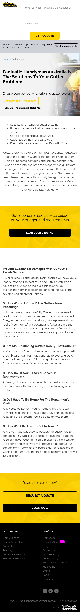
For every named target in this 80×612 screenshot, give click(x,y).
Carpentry (8, 546)
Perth (46, 575)
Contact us (49, 550)
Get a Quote (45, 35)
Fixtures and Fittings (14, 558)
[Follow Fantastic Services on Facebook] (45, 591)
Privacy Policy (50, 558)
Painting (7, 550)
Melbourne (49, 566)
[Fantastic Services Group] (68, 607)
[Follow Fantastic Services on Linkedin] (50, 591)
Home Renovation (13, 542)
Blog (45, 546)
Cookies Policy (51, 554)
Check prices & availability (20, 100)
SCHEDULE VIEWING (40, 233)
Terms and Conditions (55, 562)
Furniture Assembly (14, 554)
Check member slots (66, 46)
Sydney (47, 570)
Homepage (49, 538)
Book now (40, 508)
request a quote (40, 495)
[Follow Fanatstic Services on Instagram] (56, 591)
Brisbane (48, 579)
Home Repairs (11, 538)
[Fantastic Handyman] (10, 3)
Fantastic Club (50, 542)
